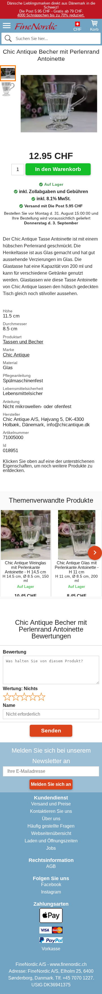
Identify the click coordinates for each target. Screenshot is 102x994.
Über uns (51, 818)
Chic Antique (16, 355)
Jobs (51, 848)
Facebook (51, 884)
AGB (51, 866)
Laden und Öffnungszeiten (51, 840)
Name (9, 705)
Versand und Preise (51, 803)
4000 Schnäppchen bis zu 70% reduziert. (51, 15)
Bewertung (14, 652)
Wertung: (20, 688)
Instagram (51, 891)
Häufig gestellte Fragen (51, 826)
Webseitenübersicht (51, 833)
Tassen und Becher (23, 341)
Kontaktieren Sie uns (51, 811)
